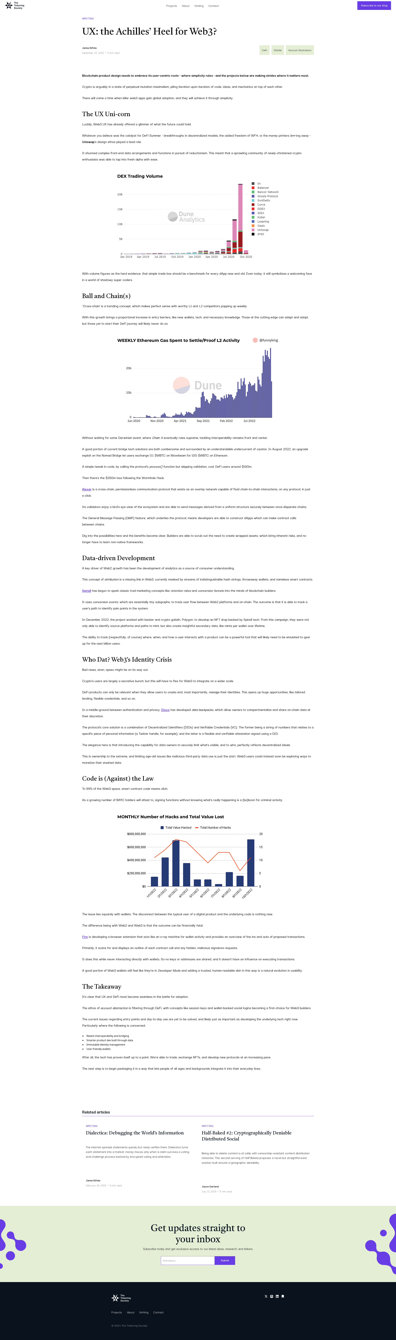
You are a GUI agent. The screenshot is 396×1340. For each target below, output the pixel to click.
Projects (171, 5)
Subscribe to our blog (374, 5)
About (185, 5)
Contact (213, 5)
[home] (14, 5)
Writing (198, 5)
